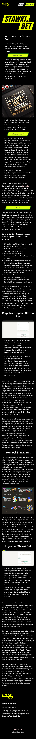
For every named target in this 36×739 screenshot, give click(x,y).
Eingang (21, 4)
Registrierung (30, 4)
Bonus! (18, 208)
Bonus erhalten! (18, 55)
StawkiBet (25, 186)
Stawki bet (18, 730)
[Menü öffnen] (13, 4)
